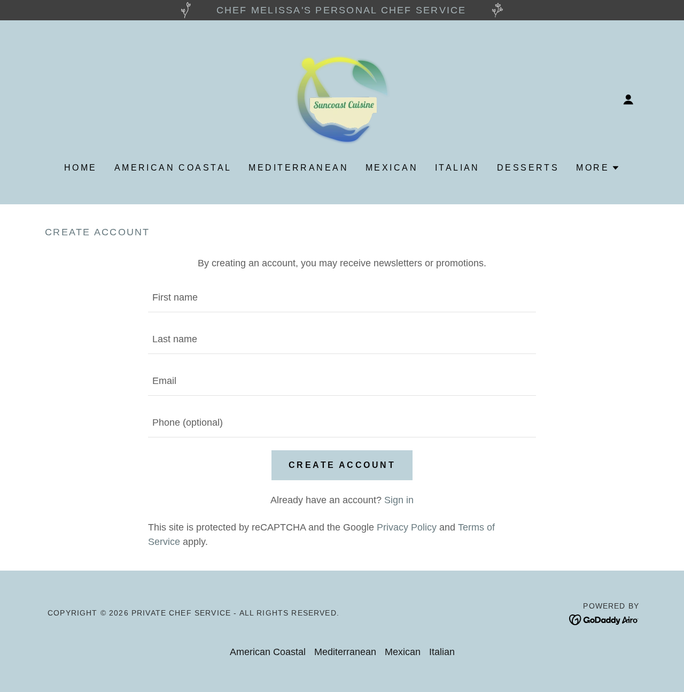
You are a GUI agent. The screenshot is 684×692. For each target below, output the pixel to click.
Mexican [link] (392, 167)
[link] (341, 99)
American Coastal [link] (173, 167)
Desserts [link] (528, 167)
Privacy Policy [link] (407, 527)
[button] (628, 99)
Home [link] (80, 167)
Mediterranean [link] (298, 167)
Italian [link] (457, 167)
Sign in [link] (399, 500)
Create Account (342, 465)
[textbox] (341, 297)
